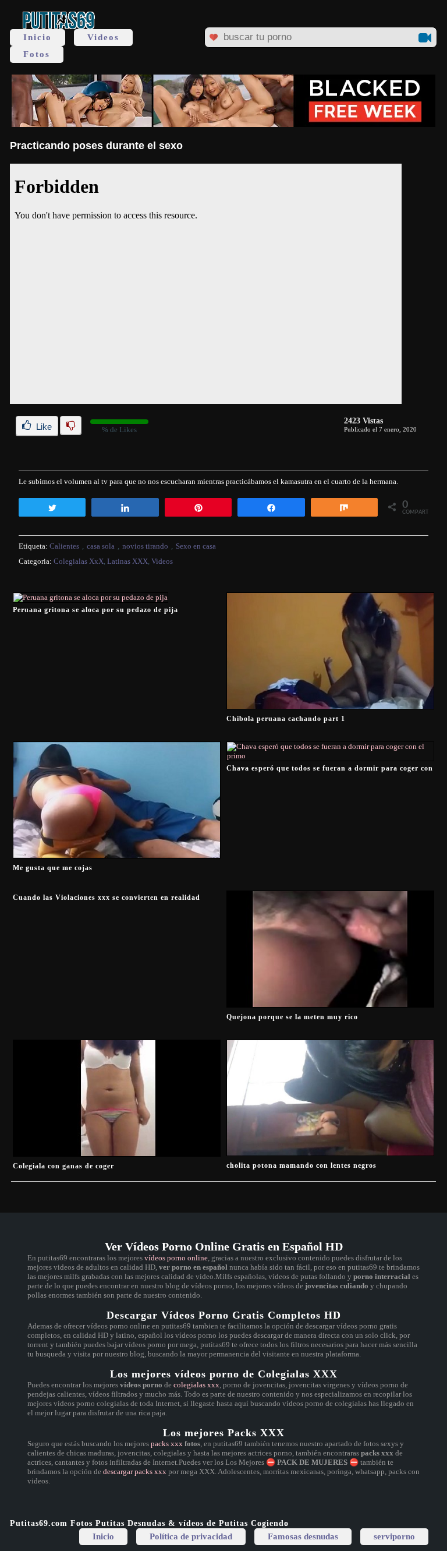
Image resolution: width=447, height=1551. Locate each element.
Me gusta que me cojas (53, 868)
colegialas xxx (196, 1384)
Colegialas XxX (79, 561)
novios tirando (145, 546)
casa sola (101, 546)
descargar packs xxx (134, 1471)
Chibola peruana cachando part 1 (285, 719)
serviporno (394, 1536)
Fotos (36, 54)
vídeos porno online (176, 1257)
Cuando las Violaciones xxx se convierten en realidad (106, 897)
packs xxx (167, 1443)
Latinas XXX (127, 561)
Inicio (37, 37)
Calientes (64, 546)
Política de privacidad (191, 1536)
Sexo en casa (196, 546)
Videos (103, 37)
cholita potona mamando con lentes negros (301, 1165)
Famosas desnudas (303, 1536)
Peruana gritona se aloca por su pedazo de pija (95, 610)
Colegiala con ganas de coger (63, 1166)
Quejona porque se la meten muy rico (292, 1017)
